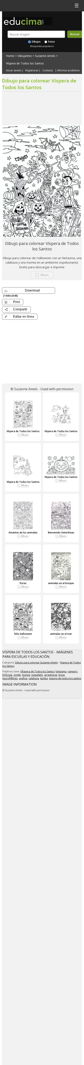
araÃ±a (23, 678)
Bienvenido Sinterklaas (61, 532)
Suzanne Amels (45, 56)
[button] (20, 317)
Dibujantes (25, 56)
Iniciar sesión (13, 70)
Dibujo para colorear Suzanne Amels (36, 662)
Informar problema (68, 70)
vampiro (72, 671)
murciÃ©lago (10, 678)
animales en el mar (61, 634)
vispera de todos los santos (65, 678)
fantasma (61, 671)
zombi (17, 675)
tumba (44, 678)
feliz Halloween (23, 634)
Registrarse (31, 70)
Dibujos (36, 41)
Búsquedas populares (42, 46)
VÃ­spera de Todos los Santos (37, 671)
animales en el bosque (61, 583)
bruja (62, 675)
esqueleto (37, 675)
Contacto (47, 70)
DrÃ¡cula (7, 675)
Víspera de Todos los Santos (25, 63)
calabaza (34, 678)
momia (26, 675)
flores (23, 583)
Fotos (51, 41)
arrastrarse (50, 675)
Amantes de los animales (23, 532)
